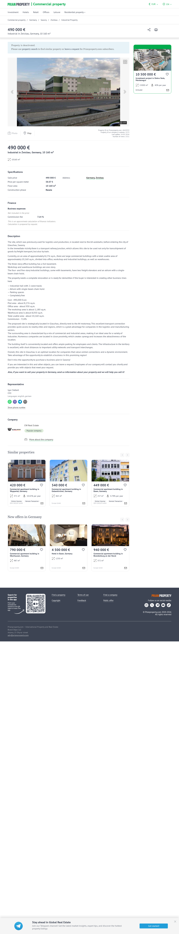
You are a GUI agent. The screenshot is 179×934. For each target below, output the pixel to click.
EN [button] (167, 4)
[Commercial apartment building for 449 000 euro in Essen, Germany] (110, 483)
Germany (90, 177)
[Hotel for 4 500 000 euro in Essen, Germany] (68, 547)
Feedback (81, 600)
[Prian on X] (152, 605)
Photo (14, 133)
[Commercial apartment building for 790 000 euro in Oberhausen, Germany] (26, 547)
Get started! (153, 926)
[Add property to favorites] (41, 485)
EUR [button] (152, 4)
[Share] (149, 30)
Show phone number (16, 407)
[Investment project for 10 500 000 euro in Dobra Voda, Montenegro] (152, 71)
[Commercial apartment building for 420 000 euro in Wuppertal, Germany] (26, 483)
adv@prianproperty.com (18, 635)
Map (29, 133)
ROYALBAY (139, 90)
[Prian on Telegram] (158, 605)
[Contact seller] (41, 503)
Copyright (56, 600)
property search (29, 49)
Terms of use (83, 595)
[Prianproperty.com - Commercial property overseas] (19, 4)
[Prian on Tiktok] (169, 605)
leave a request (72, 49)
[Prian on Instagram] (146, 605)
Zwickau (100, 177)
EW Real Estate (31, 425)
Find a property (58, 595)
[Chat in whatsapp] (10, 402)
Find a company (110, 595)
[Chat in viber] (15, 402)
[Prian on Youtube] (163, 605)
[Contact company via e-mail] (25, 402)
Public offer (108, 600)
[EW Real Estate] (15, 429)
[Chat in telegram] (20, 402)
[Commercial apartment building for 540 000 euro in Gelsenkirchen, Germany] (68, 483)
